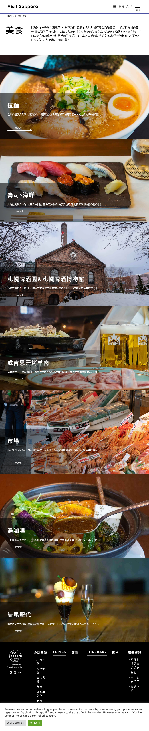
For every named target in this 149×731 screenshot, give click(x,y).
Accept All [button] (35, 722)
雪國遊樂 (40, 679)
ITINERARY (97, 652)
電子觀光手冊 (135, 679)
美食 (39, 701)
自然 (39, 686)
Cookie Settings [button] (15, 722)
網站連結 (135, 688)
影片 (115, 652)
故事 (75, 652)
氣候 (134, 672)
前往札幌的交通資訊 (135, 663)
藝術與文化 (40, 694)
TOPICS (59, 652)
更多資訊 (19, 127)
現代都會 (40, 670)
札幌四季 (40, 661)
